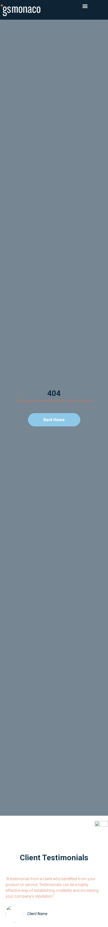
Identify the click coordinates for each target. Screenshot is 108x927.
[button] (85, 6)
